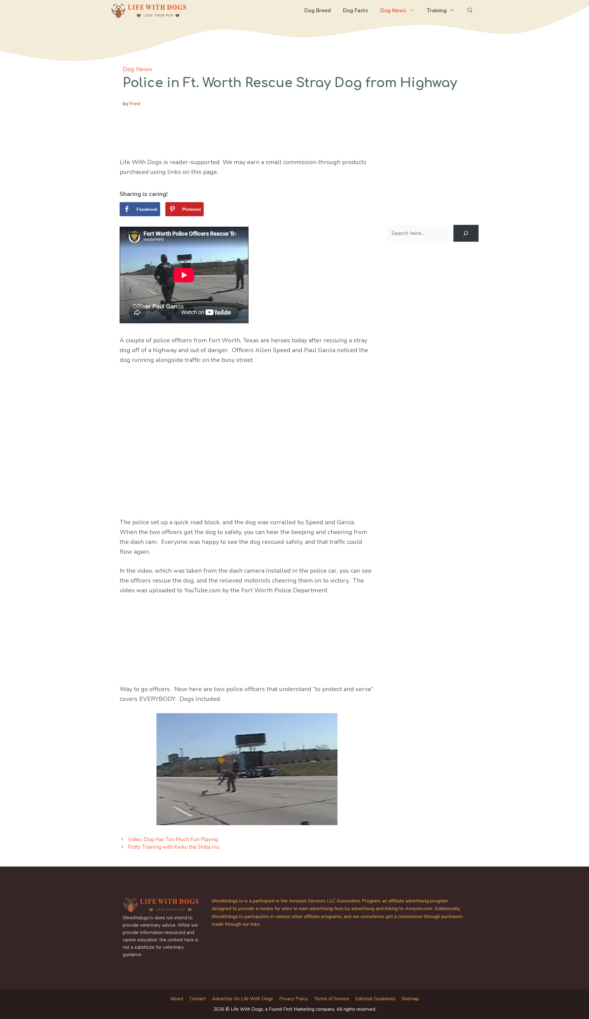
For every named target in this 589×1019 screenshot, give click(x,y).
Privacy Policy (293, 999)
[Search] (466, 233)
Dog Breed (317, 10)
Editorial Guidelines (375, 999)
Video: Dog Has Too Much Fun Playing (173, 839)
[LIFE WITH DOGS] (148, 10)
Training (437, 10)
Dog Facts (355, 10)
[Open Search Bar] (470, 10)
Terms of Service (331, 999)
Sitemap (410, 999)
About (176, 999)
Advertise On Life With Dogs (242, 999)
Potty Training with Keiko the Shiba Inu (173, 847)
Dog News (393, 10)
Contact (198, 999)
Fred (134, 103)
